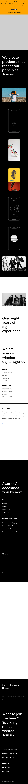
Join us (8, 74)
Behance (5, 763)
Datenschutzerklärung (14, 13)
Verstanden (14, 9)
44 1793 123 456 (8, 757)
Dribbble (5, 771)
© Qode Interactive (8, 781)
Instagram (6, 767)
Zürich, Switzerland (9, 749)
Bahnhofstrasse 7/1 (9, 753)
